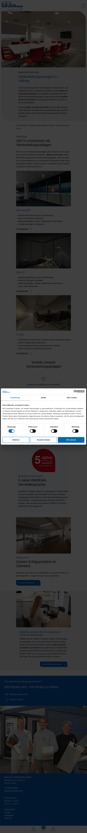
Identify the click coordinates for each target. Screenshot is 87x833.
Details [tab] (43, 398)
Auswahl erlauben (43, 440)
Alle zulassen (71, 440)
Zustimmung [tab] (15, 398)
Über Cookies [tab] (72, 398)
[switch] (33, 431)
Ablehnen (15, 440)
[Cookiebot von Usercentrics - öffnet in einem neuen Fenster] (75, 391)
